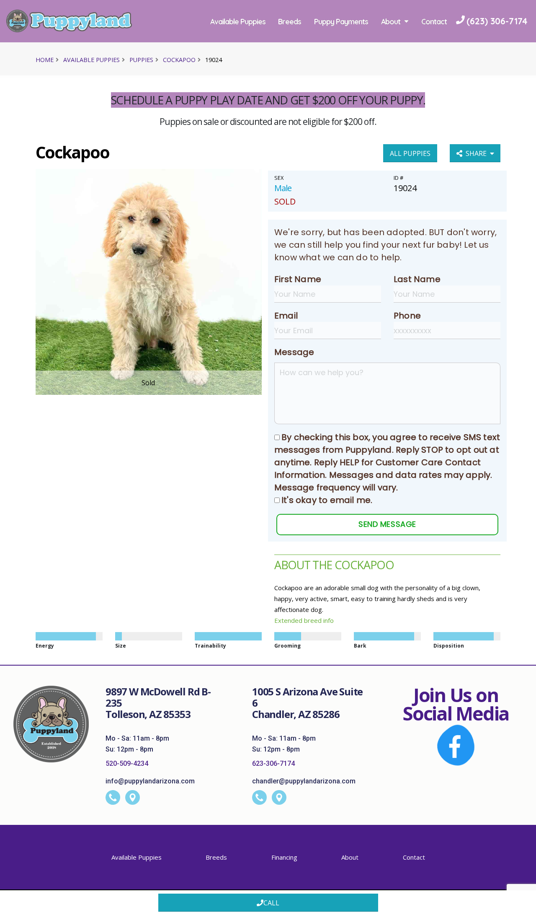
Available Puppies (239, 21)
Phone (407, 315)
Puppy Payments (343, 21)
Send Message (387, 524)
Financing (284, 857)
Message (294, 352)
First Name (297, 279)
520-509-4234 (127, 763)
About (392, 21)
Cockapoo (179, 60)
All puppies (410, 153)
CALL (271, 902)
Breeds (291, 21)
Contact (224, 63)
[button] (521, 905)
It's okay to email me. (326, 500)
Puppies (141, 60)
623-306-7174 (273, 763)
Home (45, 60)
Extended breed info (304, 620)
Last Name (417, 279)
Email (286, 315)
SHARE (478, 153)
